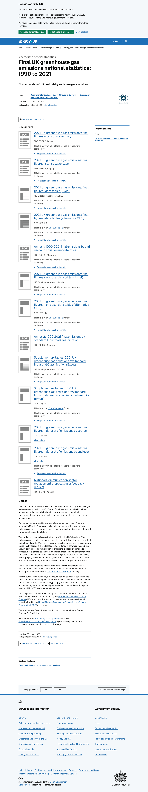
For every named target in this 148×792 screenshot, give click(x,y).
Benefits (22, 718)
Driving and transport (28, 754)
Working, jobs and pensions (69, 754)
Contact (73, 770)
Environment (31, 48)
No (62, 690)
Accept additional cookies (32, 32)
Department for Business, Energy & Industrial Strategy (53, 95)
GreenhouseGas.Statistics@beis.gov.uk (37, 621)
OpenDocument (55, 227)
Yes (48, 690)
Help (20, 770)
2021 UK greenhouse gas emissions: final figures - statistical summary (61, 134)
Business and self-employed (31, 728)
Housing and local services (69, 733)
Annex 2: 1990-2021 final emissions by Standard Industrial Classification (59, 338)
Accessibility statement (55, 770)
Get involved (101, 754)
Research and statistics (106, 733)
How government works (106, 749)
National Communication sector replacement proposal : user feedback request (59, 483)
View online (39, 440)
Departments (101, 718)
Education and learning (67, 718)
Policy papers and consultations (110, 738)
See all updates (51, 105)
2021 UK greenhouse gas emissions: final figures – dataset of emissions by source (61, 429)
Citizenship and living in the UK (32, 738)
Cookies (38, 770)
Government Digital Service (64, 773)
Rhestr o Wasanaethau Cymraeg (33, 773)
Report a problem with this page (112, 690)
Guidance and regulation (106, 728)
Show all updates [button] (50, 637)
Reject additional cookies (61, 32)
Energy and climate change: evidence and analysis (84, 48)
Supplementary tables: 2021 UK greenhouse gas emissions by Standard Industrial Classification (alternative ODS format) (61, 393)
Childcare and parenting (29, 733)
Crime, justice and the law (30, 744)
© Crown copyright (120, 784)
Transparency (101, 744)
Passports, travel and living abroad (73, 744)
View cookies (82, 32)
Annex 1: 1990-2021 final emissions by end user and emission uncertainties (62, 248)
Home (20, 48)
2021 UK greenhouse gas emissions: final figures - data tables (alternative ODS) (61, 216)
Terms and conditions (89, 770)
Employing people (65, 723)
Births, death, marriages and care (34, 723)
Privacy (28, 770)
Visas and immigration (67, 749)
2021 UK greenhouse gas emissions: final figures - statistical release (61, 161)
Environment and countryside (70, 728)
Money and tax (64, 738)
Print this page (57, 643)
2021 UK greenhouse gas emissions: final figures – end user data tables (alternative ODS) (61, 304)
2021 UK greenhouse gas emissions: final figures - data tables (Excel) (61, 189)
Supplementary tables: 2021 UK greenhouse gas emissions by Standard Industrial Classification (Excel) (60, 361)
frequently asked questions (48, 618)
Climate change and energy (50, 48)
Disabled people (26, 749)
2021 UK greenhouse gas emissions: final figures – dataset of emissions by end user (61, 449)
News (97, 723)
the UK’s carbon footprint (59, 571)
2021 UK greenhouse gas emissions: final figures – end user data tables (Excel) (61, 275)
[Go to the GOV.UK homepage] (27, 41)
